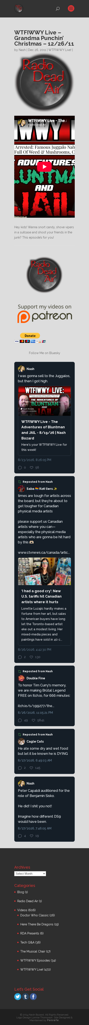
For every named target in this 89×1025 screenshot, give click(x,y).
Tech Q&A (27, 942)
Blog (20, 892)
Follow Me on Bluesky (44, 353)
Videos (22, 910)
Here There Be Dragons (36, 924)
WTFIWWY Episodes (35, 960)
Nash (22, 50)
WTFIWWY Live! (59, 50)
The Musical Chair (32, 951)
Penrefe (53, 1020)
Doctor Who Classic (34, 915)
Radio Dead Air (27, 901)
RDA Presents (29, 933)
